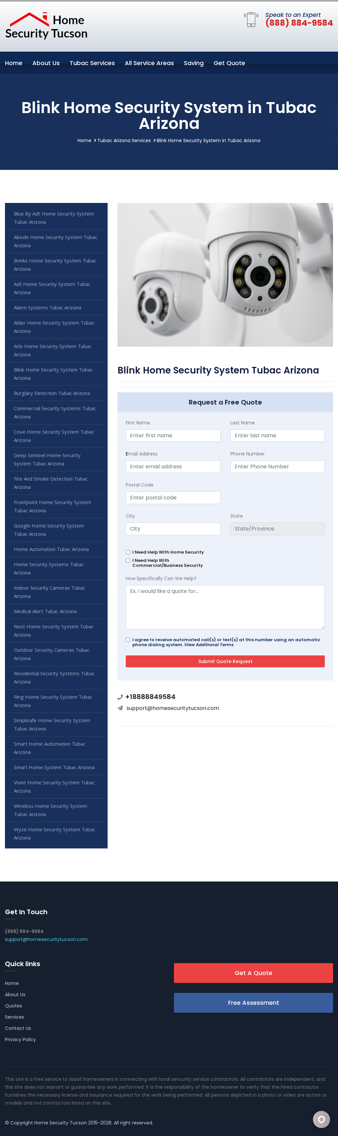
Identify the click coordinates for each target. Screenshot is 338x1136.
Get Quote (229, 63)
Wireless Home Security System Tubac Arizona (50, 810)
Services (14, 1017)
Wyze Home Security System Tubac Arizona (54, 833)
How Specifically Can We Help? (161, 578)
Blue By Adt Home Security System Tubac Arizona (54, 217)
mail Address (141, 453)
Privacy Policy (20, 1039)
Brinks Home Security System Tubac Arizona (55, 264)
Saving (194, 63)
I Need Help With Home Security (168, 552)
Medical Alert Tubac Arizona (45, 611)
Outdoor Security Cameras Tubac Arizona (51, 653)
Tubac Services (92, 63)
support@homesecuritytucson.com (172, 708)
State (236, 516)
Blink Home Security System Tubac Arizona (53, 373)
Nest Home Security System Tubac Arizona (54, 630)
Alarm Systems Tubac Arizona (47, 307)
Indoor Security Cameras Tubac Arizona (49, 591)
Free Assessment (253, 1003)
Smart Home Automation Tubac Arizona (49, 747)
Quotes (13, 1005)
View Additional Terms (209, 645)
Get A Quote (253, 973)
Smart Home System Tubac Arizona (54, 767)
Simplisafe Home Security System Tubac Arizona (52, 724)
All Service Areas (149, 63)
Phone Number (247, 453)
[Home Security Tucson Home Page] (46, 25)
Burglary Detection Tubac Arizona (52, 393)
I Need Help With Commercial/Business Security (167, 563)
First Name (138, 422)
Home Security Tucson (60, 1122)
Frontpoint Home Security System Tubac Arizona (52, 506)
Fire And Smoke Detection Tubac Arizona (51, 482)
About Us (46, 63)
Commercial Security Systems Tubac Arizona (55, 412)
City (130, 516)
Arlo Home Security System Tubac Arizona (52, 350)
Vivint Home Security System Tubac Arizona (54, 786)
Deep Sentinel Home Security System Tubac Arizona (47, 459)
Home (13, 63)
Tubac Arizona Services (124, 140)
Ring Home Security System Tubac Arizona (53, 700)
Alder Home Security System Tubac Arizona (54, 326)
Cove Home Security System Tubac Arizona (54, 435)
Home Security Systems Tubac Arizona (49, 568)
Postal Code (139, 485)
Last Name (242, 422)
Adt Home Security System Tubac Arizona (52, 288)
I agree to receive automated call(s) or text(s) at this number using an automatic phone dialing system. (226, 642)
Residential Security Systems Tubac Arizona (54, 677)
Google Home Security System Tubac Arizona (49, 529)
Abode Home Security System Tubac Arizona (55, 241)
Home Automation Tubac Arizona (51, 549)
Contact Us (18, 1028)
